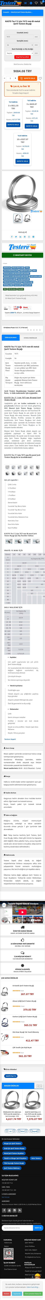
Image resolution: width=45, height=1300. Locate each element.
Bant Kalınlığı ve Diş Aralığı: (22, 49)
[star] (13, 990)
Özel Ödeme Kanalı (10, 1269)
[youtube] (9, 1210)
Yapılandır (17, 1294)
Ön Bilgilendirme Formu (33, 1257)
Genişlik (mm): (22, 41)
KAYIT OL (38, 1228)
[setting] (31, 3)
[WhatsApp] (29, 237)
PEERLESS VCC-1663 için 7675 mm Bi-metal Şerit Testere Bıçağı (9, 1113)
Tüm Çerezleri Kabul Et (33, 1294)
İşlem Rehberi (29, 1243)
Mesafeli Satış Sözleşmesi (33, 1253)
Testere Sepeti (10, 739)
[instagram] (14, 1210)
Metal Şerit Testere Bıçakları (14, 1153)
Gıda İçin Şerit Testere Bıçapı (14, 1148)
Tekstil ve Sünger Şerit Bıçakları (15, 1158)
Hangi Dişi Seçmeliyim (22, 57)
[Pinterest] (25, 237)
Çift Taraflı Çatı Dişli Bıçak (22, 1048)
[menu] (26, 3)
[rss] (20, 1210)
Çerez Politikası (30, 1246)
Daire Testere (36, 1158)
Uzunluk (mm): (22, 32)
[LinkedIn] (20, 237)
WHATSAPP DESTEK (23, 255)
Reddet (6, 1294)
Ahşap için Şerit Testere (12, 1143)
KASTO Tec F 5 (11, 1076)
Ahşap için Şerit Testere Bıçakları (33, 1267)
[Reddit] (33, 237)
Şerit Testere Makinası (12, 1168)
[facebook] (4, 1210)
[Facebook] (12, 237)
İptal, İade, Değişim (31, 1250)
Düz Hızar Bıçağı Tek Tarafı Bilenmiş (26, 1032)
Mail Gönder (6, 1197)
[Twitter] (16, 237)
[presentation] (38, 1086)
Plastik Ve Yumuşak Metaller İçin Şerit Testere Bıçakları (33, 1271)
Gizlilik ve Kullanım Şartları (12, 1266)
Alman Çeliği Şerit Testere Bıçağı (24, 1001)
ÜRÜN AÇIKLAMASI (11, 338)
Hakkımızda (8, 1243)
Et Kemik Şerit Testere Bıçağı (23, 986)
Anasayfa (6, 12)
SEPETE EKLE (29, 78)
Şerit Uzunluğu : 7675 (9, 1116)
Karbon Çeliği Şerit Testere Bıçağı (25, 1017)
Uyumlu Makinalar (30, 338)
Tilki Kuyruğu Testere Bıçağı (14, 1163)
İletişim (6, 1246)
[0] (41, 3)
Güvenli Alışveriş (22, 969)
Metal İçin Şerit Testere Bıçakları (21, 12)
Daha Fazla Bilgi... (33, 1287)
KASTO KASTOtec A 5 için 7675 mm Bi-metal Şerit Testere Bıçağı (30, 1113)
